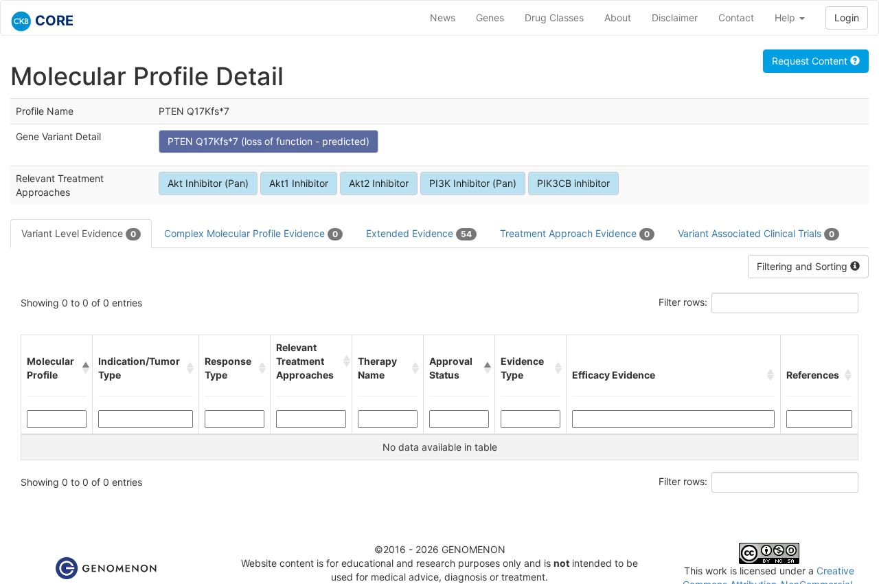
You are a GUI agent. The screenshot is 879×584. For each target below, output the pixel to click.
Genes (490, 17)
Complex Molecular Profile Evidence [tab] (251, 233)
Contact (736, 17)
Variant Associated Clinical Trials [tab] (756, 233)
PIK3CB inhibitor (573, 183)
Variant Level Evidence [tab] (78, 233)
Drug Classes (554, 17)
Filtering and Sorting (803, 266)
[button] (84, 368)
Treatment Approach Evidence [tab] (575, 233)
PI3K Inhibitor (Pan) (472, 183)
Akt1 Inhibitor (298, 183)
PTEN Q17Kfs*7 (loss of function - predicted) (268, 141)
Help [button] (786, 17)
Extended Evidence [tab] (419, 233)
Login (846, 17)
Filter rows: (683, 302)
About (617, 17)
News (442, 17)
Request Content (811, 61)
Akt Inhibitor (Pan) (208, 183)
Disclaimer (675, 17)
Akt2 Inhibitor (379, 183)
